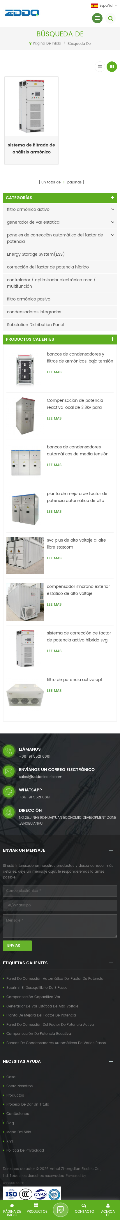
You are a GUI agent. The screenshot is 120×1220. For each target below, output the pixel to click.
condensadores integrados (34, 312)
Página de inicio (47, 43)
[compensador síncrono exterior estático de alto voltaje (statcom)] (25, 602)
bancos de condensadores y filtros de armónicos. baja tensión (80, 358)
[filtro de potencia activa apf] (25, 695)
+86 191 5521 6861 (34, 756)
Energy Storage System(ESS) (36, 254)
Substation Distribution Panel (35, 324)
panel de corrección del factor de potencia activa (50, 1025)
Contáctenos (17, 1114)
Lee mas (31, 163)
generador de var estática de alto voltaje (42, 1006)
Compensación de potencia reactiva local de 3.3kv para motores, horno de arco (75, 404)
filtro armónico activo (28, 209)
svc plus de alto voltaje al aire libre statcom (76, 544)
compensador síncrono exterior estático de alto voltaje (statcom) (78, 590)
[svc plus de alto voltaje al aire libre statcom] (25, 555)
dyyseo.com (13, 1183)
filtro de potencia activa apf (74, 679)
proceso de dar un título (27, 1104)
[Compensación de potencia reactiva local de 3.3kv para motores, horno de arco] (25, 416)
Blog (10, 1123)
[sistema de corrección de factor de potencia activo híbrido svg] (25, 648)
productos (15, 1095)
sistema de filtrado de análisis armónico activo (31, 149)
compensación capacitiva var (33, 997)
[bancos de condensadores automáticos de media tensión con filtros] (25, 462)
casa (10, 1077)
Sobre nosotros (19, 1086)
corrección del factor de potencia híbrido (48, 267)
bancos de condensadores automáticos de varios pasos (56, 1043)
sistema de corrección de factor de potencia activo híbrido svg (79, 636)
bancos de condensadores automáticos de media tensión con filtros (78, 451)
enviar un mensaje (60, 1210)
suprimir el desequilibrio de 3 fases (36, 988)
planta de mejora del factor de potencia (41, 1015)
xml (9, 1141)
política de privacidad (25, 1150)
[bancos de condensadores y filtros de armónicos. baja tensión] (25, 369)
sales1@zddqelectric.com (40, 777)
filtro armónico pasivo (28, 299)
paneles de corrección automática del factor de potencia (55, 238)
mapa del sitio (18, 1132)
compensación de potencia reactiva (38, 1034)
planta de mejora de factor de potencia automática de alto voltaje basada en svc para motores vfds (77, 497)
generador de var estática (33, 222)
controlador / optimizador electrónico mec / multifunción (51, 283)
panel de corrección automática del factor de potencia (54, 979)
